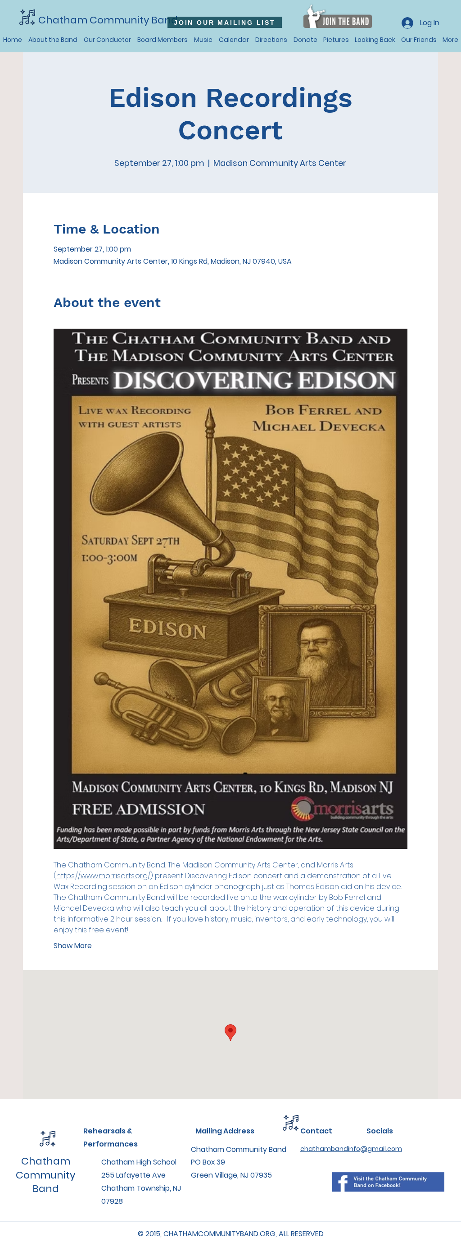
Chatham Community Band (108, 20)
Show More (73, 946)
